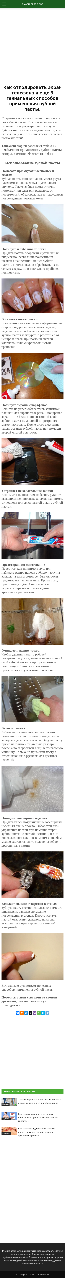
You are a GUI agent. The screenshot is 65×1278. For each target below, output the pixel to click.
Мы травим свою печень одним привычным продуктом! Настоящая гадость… (38, 1117)
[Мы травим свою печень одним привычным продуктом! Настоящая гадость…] (9, 1116)
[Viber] (34, 1013)
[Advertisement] (32, 45)
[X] (30, 1013)
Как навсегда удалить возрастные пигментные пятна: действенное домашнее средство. (36, 1132)
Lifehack (5, 1104)
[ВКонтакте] (18, 1013)
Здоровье (6, 1118)
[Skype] (43, 1013)
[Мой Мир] (26, 1013)
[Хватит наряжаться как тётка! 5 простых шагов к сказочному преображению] (9, 1102)
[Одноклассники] (22, 1013)
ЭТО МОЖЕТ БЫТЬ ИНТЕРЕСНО (19, 1091)
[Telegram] (47, 1013)
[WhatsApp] (39, 1013)
